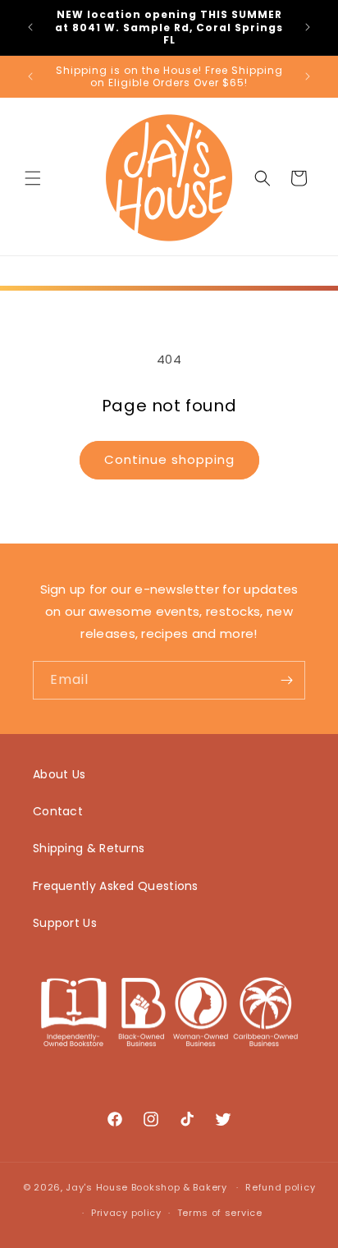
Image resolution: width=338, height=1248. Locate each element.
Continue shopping (169, 459)
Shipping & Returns (88, 848)
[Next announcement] (308, 27)
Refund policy (280, 1187)
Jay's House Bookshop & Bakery (146, 1187)
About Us (59, 774)
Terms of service (220, 1212)
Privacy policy (126, 1212)
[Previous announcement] (30, 27)
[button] (33, 178)
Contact (58, 811)
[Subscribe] (286, 680)
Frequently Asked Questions (116, 886)
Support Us (65, 923)
